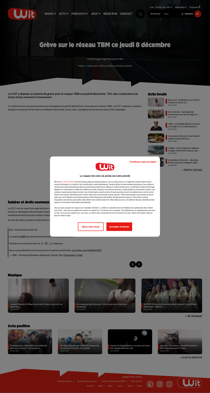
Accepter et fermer (119, 226)
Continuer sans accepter (143, 161)
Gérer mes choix (91, 226)
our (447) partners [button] (68, 181)
